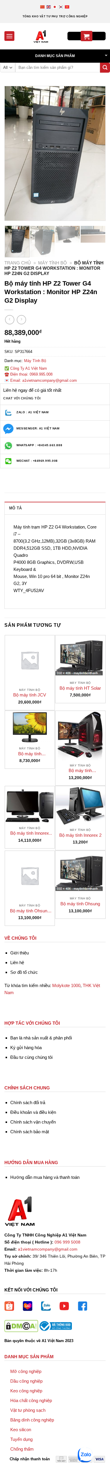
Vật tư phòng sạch (27, 1410)
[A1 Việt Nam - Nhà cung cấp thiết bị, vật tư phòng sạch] (41, 36)
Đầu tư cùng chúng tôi (31, 1057)
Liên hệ (17, 962)
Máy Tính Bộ (52, 262)
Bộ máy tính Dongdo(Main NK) (29, 754)
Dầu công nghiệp (26, 1381)
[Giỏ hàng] (86, 36)
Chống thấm (22, 1448)
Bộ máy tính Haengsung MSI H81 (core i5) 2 (80, 771)
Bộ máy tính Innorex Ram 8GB (29, 833)
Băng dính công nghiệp (32, 1419)
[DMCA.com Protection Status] (21, 1325)
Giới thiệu (19, 952)
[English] (48, 6)
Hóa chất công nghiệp (31, 1400)
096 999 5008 (67, 1242)
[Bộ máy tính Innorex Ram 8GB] (30, 804)
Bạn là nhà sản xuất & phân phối (41, 1037)
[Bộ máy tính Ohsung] (80, 872)
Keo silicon (20, 1429)
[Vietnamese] (67, 6)
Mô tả (15, 508)
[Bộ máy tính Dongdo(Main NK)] (30, 727)
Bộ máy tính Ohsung (80, 903)
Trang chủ (17, 262)
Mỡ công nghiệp (25, 1371)
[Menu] (9, 36)
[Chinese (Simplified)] (42, 6)
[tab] (55, 508)
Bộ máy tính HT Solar (80, 688)
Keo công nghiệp (26, 1390)
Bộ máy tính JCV (29, 694)
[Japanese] (55, 6)
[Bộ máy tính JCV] (30, 660)
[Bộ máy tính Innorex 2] (80, 805)
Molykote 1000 (66, 985)
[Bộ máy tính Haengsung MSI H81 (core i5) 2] (80, 736)
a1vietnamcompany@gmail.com (47, 1249)
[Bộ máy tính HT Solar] (80, 656)
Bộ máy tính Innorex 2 (80, 835)
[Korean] (61, 6)
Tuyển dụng (21, 1439)
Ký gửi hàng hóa (26, 1047)
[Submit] (105, 68)
